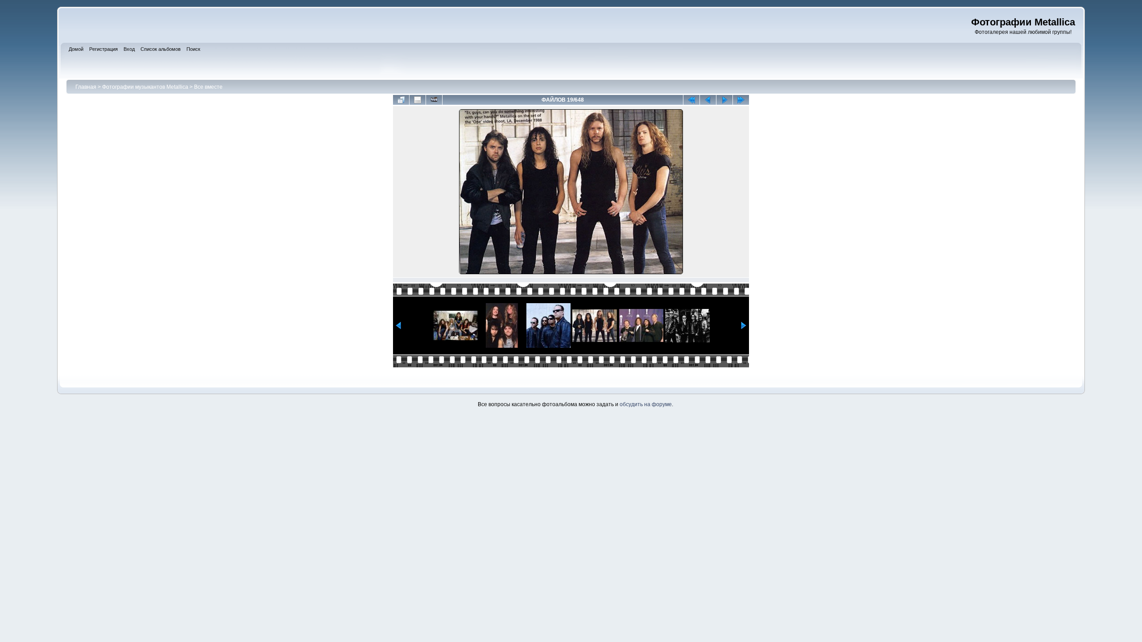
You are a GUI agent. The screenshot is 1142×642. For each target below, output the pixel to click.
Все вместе (208, 87)
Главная (85, 87)
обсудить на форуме (646, 404)
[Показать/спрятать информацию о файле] (418, 100)
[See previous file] (708, 100)
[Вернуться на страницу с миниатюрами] (401, 100)
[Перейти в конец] (741, 100)
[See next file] (724, 100)
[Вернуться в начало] (691, 100)
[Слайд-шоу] (434, 100)
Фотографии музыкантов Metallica (145, 87)
